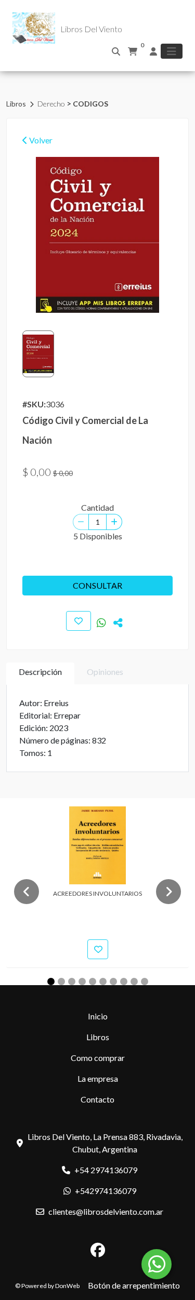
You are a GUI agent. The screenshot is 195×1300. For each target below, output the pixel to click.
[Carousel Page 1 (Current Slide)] (51, 981)
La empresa (97, 1078)
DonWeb (67, 1286)
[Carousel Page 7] (113, 981)
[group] (97, 235)
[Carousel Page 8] (123, 981)
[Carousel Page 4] (82, 981)
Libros (17, 103)
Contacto (97, 1099)
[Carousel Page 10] (144, 981)
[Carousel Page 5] (92, 981)
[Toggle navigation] (172, 51)
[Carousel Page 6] (103, 981)
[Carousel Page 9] (134, 981)
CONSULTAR (97, 585)
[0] (132, 51)
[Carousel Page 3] (71, 981)
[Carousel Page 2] (61, 981)
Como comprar (98, 1058)
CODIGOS (90, 103)
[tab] (40, 673)
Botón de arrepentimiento (134, 1285)
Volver (40, 140)
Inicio (98, 1016)
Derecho (52, 103)
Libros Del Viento (91, 29)
